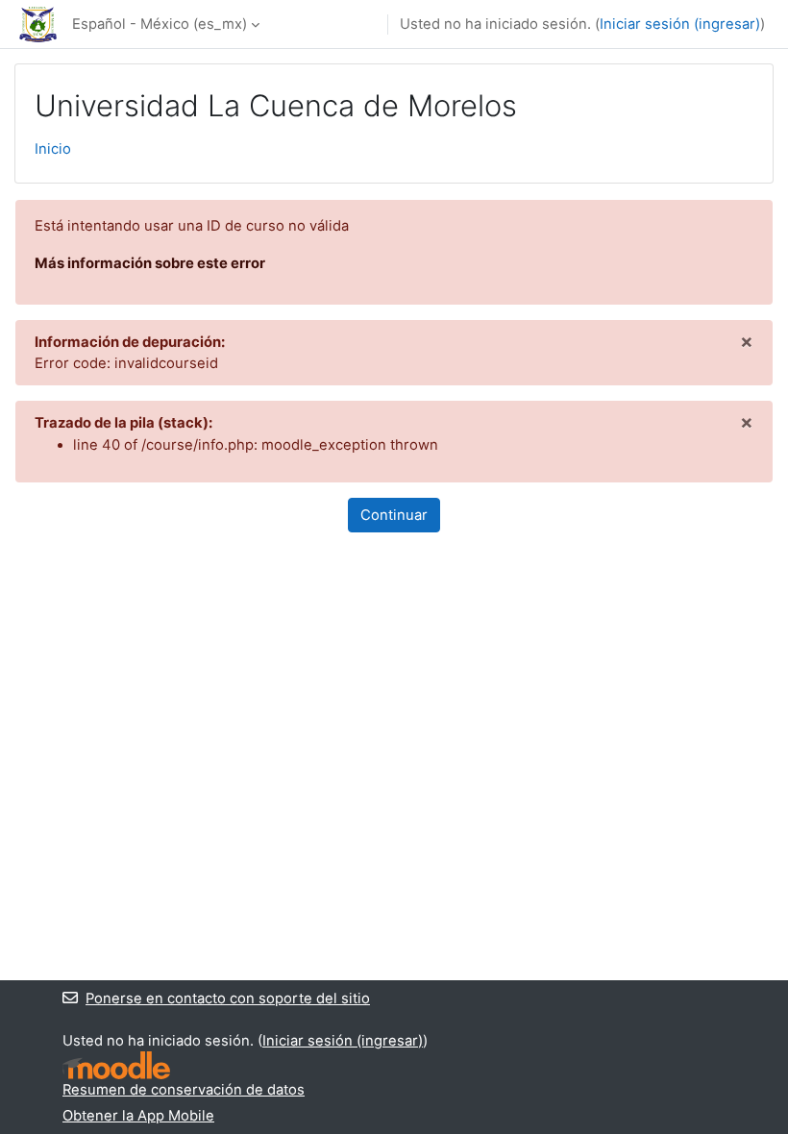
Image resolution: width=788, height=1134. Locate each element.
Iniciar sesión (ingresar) (680, 24)
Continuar (394, 515)
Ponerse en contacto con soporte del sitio (228, 998)
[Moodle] (116, 1065)
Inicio (53, 149)
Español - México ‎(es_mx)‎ (159, 24)
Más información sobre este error (150, 263)
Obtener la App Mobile (138, 1115)
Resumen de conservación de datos (183, 1089)
